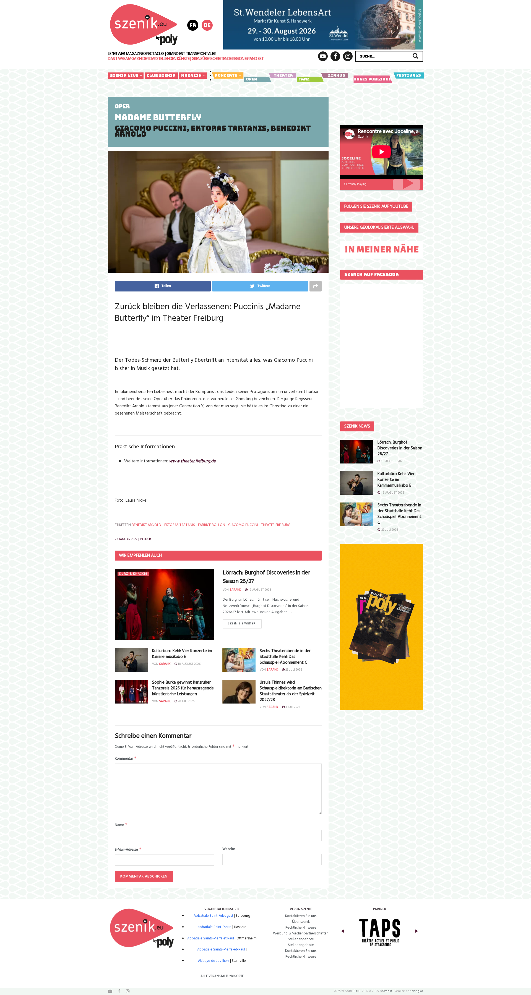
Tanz (304, 79)
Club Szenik (161, 75)
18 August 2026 (259, 589)
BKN (356, 991)
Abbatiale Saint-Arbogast (213, 916)
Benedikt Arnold (146, 525)
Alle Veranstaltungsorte (222, 976)
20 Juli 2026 (185, 701)
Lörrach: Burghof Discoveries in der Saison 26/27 (266, 577)
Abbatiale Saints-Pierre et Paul (210, 938)
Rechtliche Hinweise (300, 928)
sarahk (235, 589)
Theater (283, 75)
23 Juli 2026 (293, 669)
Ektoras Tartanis (179, 525)
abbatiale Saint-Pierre (214, 927)
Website (228, 849)
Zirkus (336, 75)
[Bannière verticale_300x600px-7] (381, 627)
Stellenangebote (301, 939)
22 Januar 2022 (126, 539)
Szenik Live (124, 75)
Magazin (191, 75)
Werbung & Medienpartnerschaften (301, 933)
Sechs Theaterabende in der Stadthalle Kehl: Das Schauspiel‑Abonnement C (285, 657)
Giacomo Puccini (243, 525)
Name (121, 825)
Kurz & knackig (133, 574)
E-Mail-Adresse (128, 849)
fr (192, 25)
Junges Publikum (371, 79)
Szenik (387, 991)
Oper (251, 79)
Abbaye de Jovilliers (213, 961)
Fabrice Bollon (211, 525)
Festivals (408, 75)
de (207, 25)
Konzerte (226, 75)
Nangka (417, 991)
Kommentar (126, 759)
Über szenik (301, 922)
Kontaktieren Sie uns (300, 916)
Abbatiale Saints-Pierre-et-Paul (221, 949)
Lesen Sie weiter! (242, 623)
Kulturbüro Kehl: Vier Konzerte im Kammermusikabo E (182, 654)
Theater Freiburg (275, 525)
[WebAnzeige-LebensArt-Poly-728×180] (323, 24)
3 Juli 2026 (292, 707)
